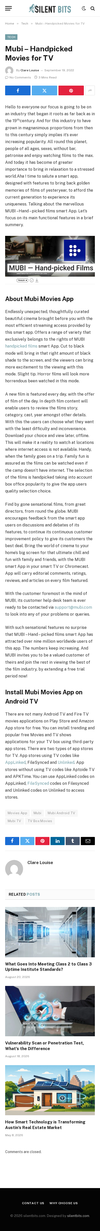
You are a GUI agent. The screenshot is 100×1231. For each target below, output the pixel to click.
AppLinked (15, 762)
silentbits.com (78, 1216)
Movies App (17, 813)
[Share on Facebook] (18, 90)
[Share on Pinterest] (71, 90)
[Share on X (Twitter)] (44, 90)
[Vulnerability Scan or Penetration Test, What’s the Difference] (50, 1011)
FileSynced (38, 783)
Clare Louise (30, 70)
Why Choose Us (63, 1203)
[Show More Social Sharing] (90, 90)
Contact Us (33, 1203)
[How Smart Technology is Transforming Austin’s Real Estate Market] (50, 1090)
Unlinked (66, 762)
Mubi (38, 813)
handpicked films (21, 346)
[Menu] (8, 8)
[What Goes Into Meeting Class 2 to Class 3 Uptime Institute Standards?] (50, 932)
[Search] (92, 8)
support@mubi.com (73, 607)
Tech (11, 37)
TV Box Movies (40, 821)
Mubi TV (14, 821)
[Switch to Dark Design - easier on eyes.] (84, 8)
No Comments (20, 77)
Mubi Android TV (61, 813)
